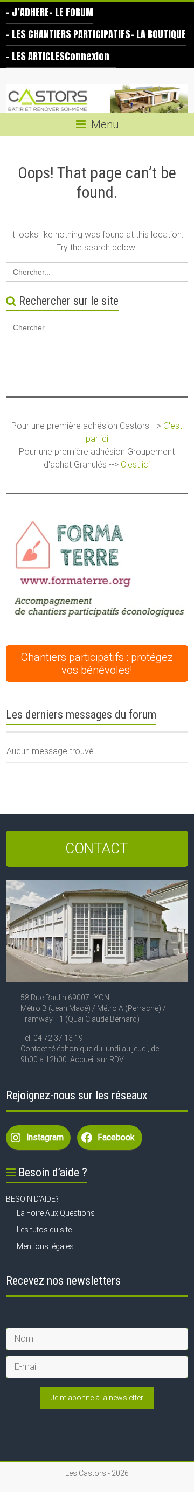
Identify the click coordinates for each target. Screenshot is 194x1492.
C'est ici (135, 464)
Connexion (87, 56)
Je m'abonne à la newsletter (97, 1397)
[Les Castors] (97, 98)
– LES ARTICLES (35, 56)
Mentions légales (45, 1246)
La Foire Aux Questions (56, 1213)
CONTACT (96, 848)
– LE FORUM (71, 12)
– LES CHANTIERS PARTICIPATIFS (68, 34)
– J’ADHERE (27, 12)
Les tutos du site (44, 1229)
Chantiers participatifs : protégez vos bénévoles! (97, 664)
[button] (97, 571)
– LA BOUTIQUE (158, 34)
